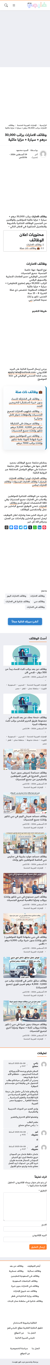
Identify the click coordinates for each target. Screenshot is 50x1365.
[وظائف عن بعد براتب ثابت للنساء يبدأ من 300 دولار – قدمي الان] (25, 667)
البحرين (21, 685)
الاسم (44, 1224)
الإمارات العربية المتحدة (27, 125)
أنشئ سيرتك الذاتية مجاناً (25, 621)
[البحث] (6, 5)
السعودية (12, 685)
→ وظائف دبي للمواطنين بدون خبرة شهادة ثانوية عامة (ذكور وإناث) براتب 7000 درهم (26, 439)
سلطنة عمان (33, 688)
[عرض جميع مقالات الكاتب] (43, 153)
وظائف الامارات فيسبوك (25, 481)
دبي (30, 299)
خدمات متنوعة (32, 740)
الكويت (44, 688)
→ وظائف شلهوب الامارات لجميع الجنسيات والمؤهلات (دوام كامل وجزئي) (24, 415)
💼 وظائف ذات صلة (30, 248)
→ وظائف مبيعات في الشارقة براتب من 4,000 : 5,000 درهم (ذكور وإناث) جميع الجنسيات (26, 427)
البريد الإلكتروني (39, 1235)
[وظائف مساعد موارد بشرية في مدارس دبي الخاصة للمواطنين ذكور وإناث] (25, 851)
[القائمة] (14, 5)
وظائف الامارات (34, 244)
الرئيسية (43, 125)
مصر (17, 688)
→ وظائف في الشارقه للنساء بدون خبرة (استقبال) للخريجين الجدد (25, 402)
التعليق (43, 1190)
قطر (23, 688)
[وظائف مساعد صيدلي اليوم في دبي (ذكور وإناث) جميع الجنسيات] (25, 811)
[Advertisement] (25, 39)
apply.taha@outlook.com (22, 372)
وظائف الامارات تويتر (36, 478)
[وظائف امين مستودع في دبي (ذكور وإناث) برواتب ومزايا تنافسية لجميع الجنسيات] (25, 891)
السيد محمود (22, 150)
